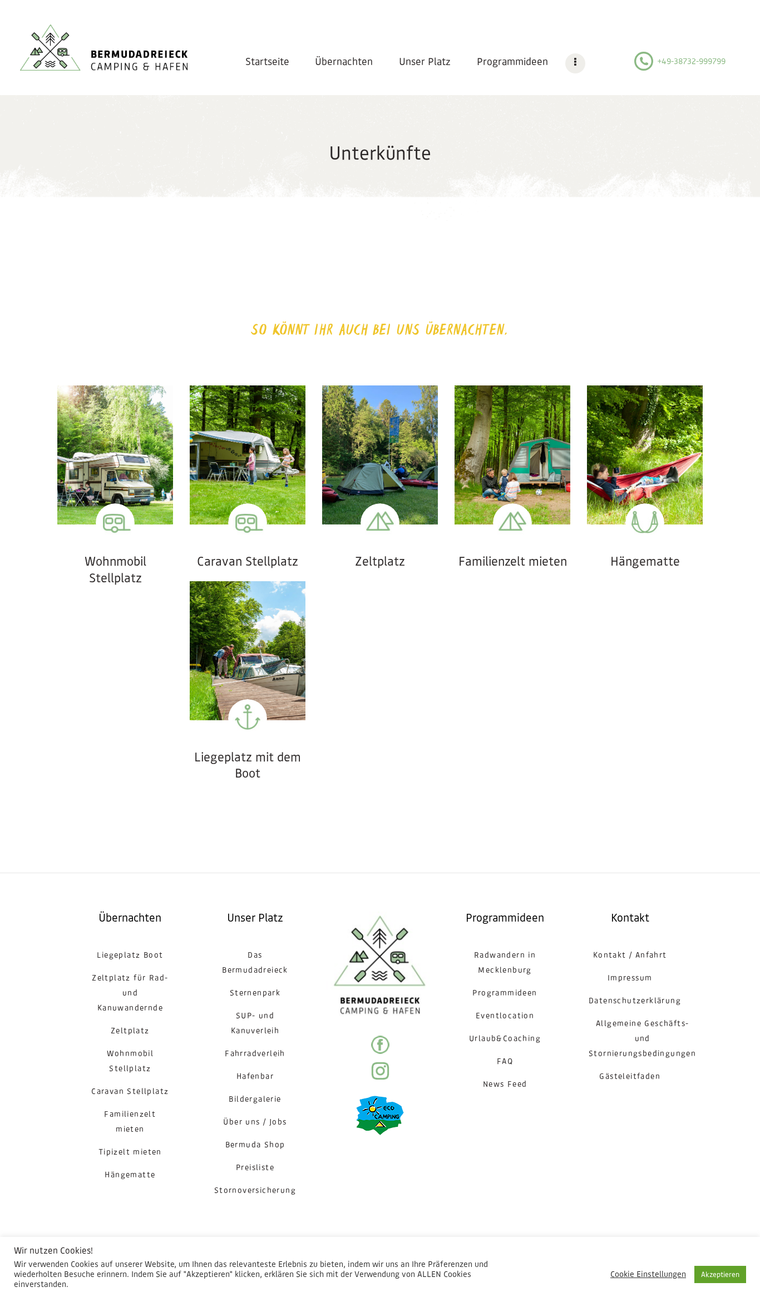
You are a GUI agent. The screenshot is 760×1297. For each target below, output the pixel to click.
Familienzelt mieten (512, 561)
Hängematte (645, 561)
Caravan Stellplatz (247, 561)
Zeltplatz (380, 561)
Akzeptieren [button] (720, 1274)
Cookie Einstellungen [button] (648, 1274)
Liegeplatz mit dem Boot (247, 765)
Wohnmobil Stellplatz (115, 570)
